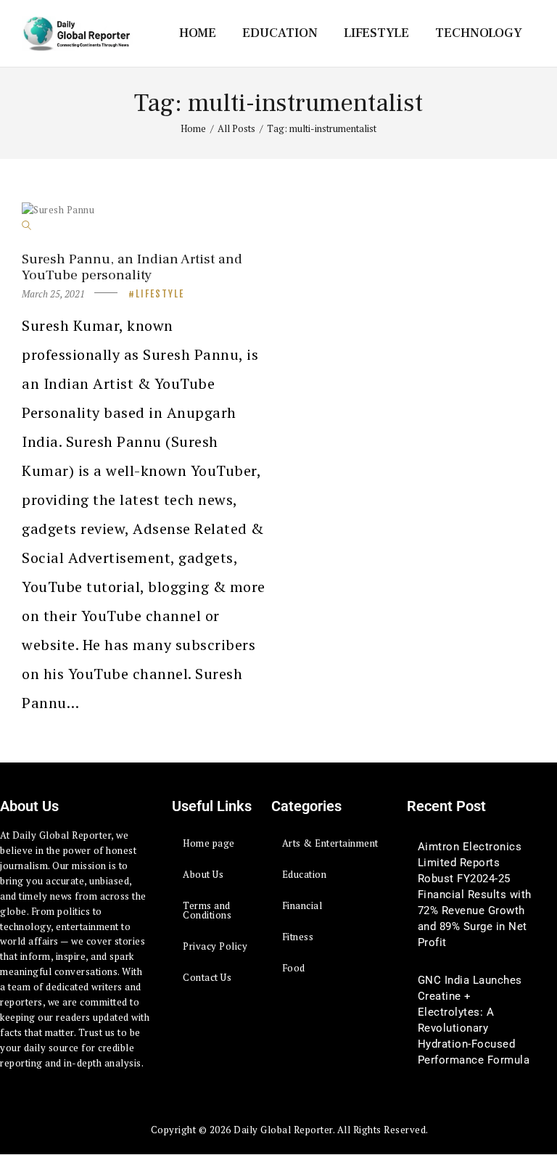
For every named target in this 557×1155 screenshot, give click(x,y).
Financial (302, 905)
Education (304, 874)
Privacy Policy (215, 946)
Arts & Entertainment (330, 843)
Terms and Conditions (207, 910)
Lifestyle (160, 294)
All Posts (236, 128)
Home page (209, 843)
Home (193, 128)
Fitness (298, 936)
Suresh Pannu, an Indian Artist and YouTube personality (132, 267)
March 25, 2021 (53, 293)
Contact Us (207, 977)
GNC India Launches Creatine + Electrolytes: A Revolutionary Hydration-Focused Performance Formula (474, 1020)
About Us (203, 874)
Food (293, 967)
